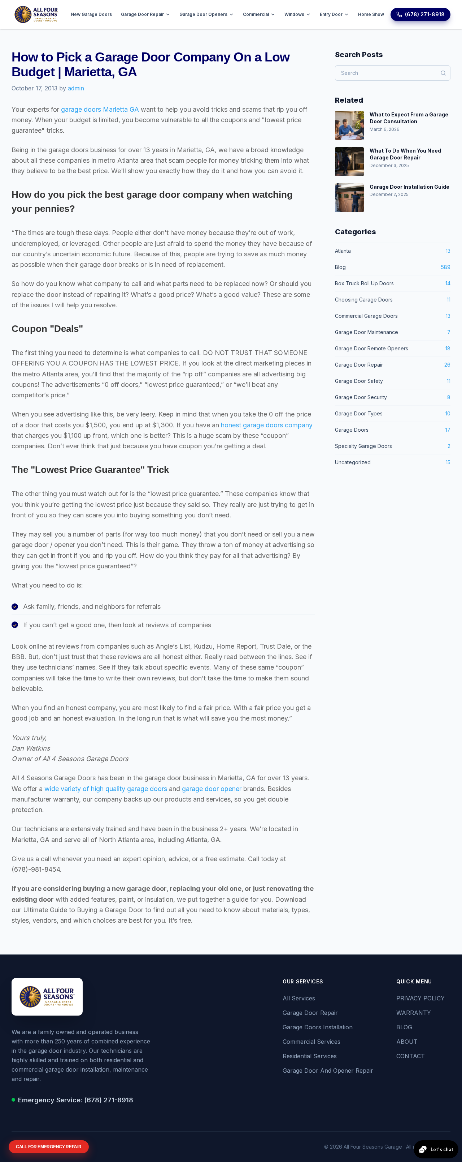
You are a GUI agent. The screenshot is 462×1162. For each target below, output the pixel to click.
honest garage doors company (267, 425)
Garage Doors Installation (318, 1027)
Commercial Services (311, 1041)
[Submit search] (443, 73)
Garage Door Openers (203, 14)
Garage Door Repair (142, 14)
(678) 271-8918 (425, 14)
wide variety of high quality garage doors (105, 789)
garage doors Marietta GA (100, 109)
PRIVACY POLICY (420, 998)
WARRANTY (413, 1012)
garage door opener (211, 789)
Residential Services (310, 1056)
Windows (294, 14)
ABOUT (407, 1041)
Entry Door (331, 14)
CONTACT (410, 1056)
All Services (299, 998)
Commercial (256, 14)
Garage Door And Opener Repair (328, 1070)
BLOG (404, 1027)
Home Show (371, 14)
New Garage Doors (91, 14)
